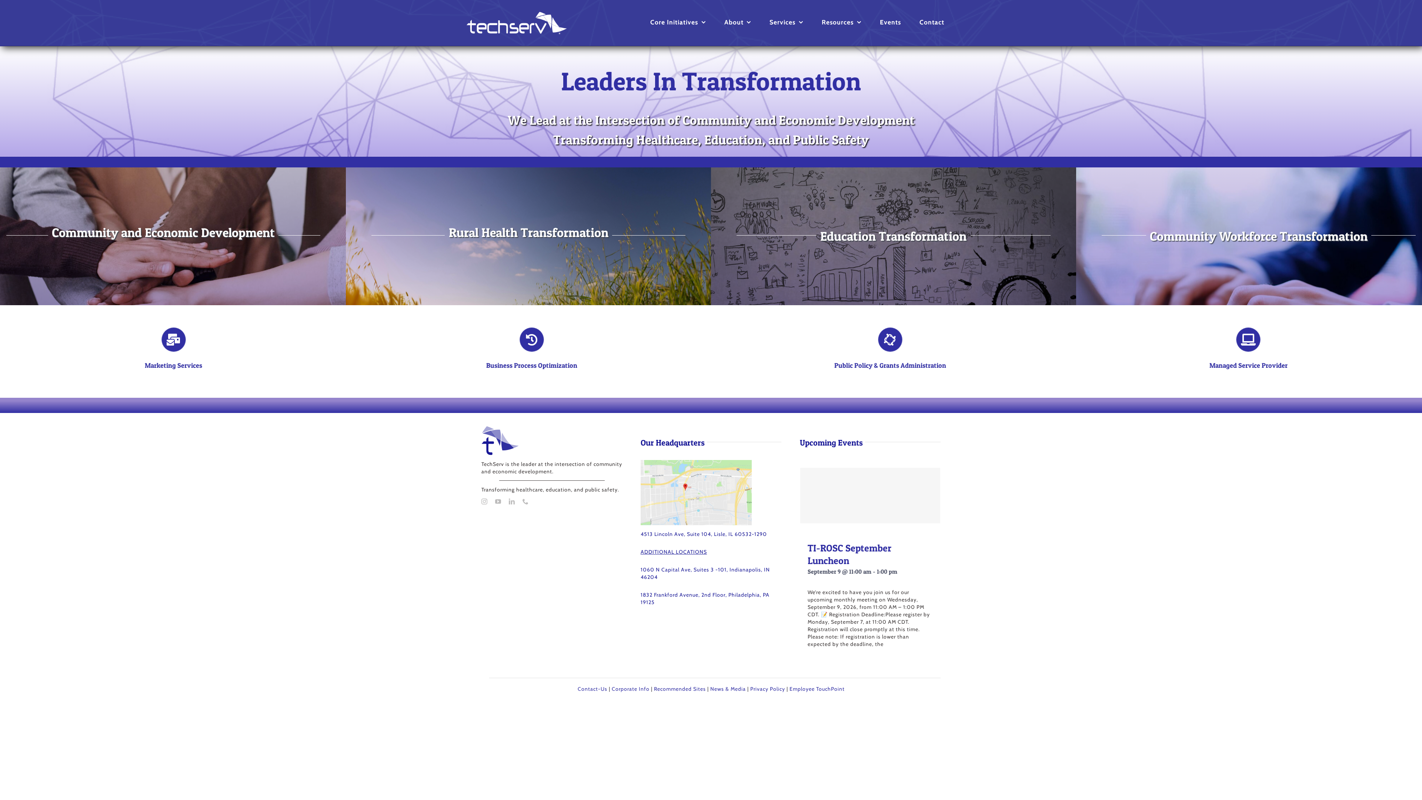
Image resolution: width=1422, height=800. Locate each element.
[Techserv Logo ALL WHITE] (517, 14)
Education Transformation (893, 236)
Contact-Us (592, 689)
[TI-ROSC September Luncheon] (870, 495)
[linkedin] (512, 501)
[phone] (526, 501)
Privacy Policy (767, 689)
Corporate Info (631, 689)
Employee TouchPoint (817, 689)
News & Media (728, 689)
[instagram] (484, 501)
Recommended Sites (680, 689)
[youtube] (498, 501)
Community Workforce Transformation (1259, 236)
